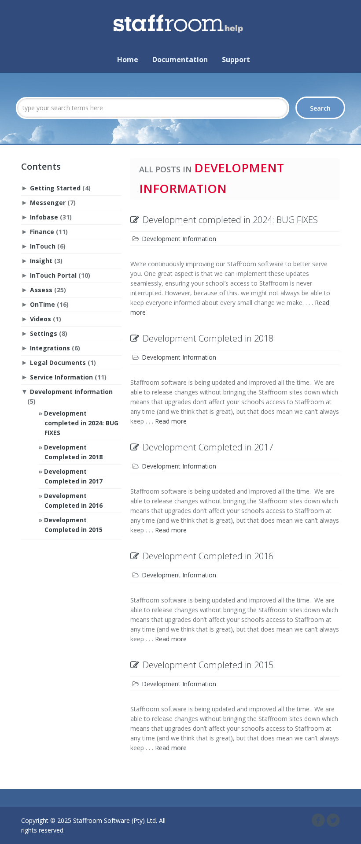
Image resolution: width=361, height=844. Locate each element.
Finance (42, 231)
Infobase (44, 217)
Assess (41, 290)
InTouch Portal (53, 275)
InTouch (42, 246)
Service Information (61, 377)
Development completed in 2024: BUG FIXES (81, 423)
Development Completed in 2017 (208, 447)
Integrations (50, 348)
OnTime (42, 304)
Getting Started (55, 188)
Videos (40, 319)
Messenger (48, 202)
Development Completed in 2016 (208, 556)
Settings (43, 333)
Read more (171, 421)
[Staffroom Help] (180, 21)
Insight (41, 261)
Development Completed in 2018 (208, 338)
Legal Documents (58, 362)
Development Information (71, 391)
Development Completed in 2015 (208, 665)
